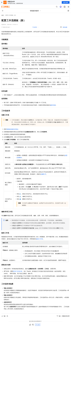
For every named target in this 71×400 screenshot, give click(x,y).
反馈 (38, 324)
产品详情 (34, 27)
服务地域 (53, 105)
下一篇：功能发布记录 (63, 316)
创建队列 (43, 174)
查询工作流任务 (17, 271)
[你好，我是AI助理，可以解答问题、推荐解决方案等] (61, 7)
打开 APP (65, 2)
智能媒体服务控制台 (12, 129)
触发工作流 (39, 239)
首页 (2, 15)
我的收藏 (65, 27)
